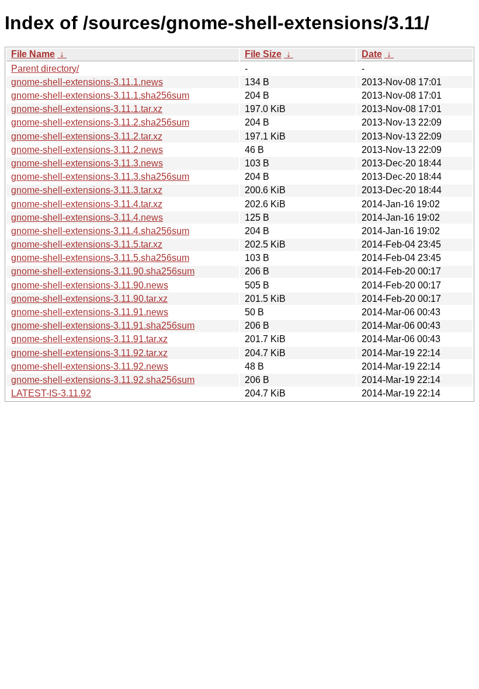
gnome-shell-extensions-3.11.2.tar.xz (86, 136)
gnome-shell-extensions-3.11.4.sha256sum (100, 231)
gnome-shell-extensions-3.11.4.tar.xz (86, 204)
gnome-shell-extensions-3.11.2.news (87, 150)
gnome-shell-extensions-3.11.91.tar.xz (89, 339)
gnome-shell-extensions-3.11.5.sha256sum (100, 258)
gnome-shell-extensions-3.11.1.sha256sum (100, 95)
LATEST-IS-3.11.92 (51, 393)
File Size (263, 54)
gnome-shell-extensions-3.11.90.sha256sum (103, 271)
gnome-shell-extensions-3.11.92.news (89, 366)
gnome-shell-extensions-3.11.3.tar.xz (86, 190)
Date (372, 54)
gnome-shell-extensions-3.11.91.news (89, 312)
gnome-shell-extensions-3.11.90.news (89, 285)
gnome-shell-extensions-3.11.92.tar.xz (89, 353)
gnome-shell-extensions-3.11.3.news (87, 163)
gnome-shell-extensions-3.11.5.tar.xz (86, 244)
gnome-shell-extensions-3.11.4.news (87, 217)
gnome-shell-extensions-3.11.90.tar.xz (89, 299)
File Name (33, 54)
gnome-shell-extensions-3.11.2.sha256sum (100, 122)
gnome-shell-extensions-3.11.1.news (87, 82)
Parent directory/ (45, 69)
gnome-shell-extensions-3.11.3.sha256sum (100, 177)
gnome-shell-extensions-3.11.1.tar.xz (86, 109)
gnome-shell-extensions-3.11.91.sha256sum (103, 325)
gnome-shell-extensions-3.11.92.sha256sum (103, 380)
